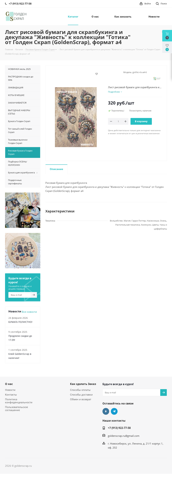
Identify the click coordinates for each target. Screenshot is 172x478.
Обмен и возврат (80, 399)
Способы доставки (81, 394)
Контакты (11, 394)
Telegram (114, 411)
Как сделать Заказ (83, 384)
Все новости (29, 311)
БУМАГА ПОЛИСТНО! (20, 321)
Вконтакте (105, 411)
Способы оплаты (80, 389)
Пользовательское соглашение (16, 408)
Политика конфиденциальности (18, 401)
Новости (10, 389)
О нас (9, 384)
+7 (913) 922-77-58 (119, 428)
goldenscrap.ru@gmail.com (123, 435)
